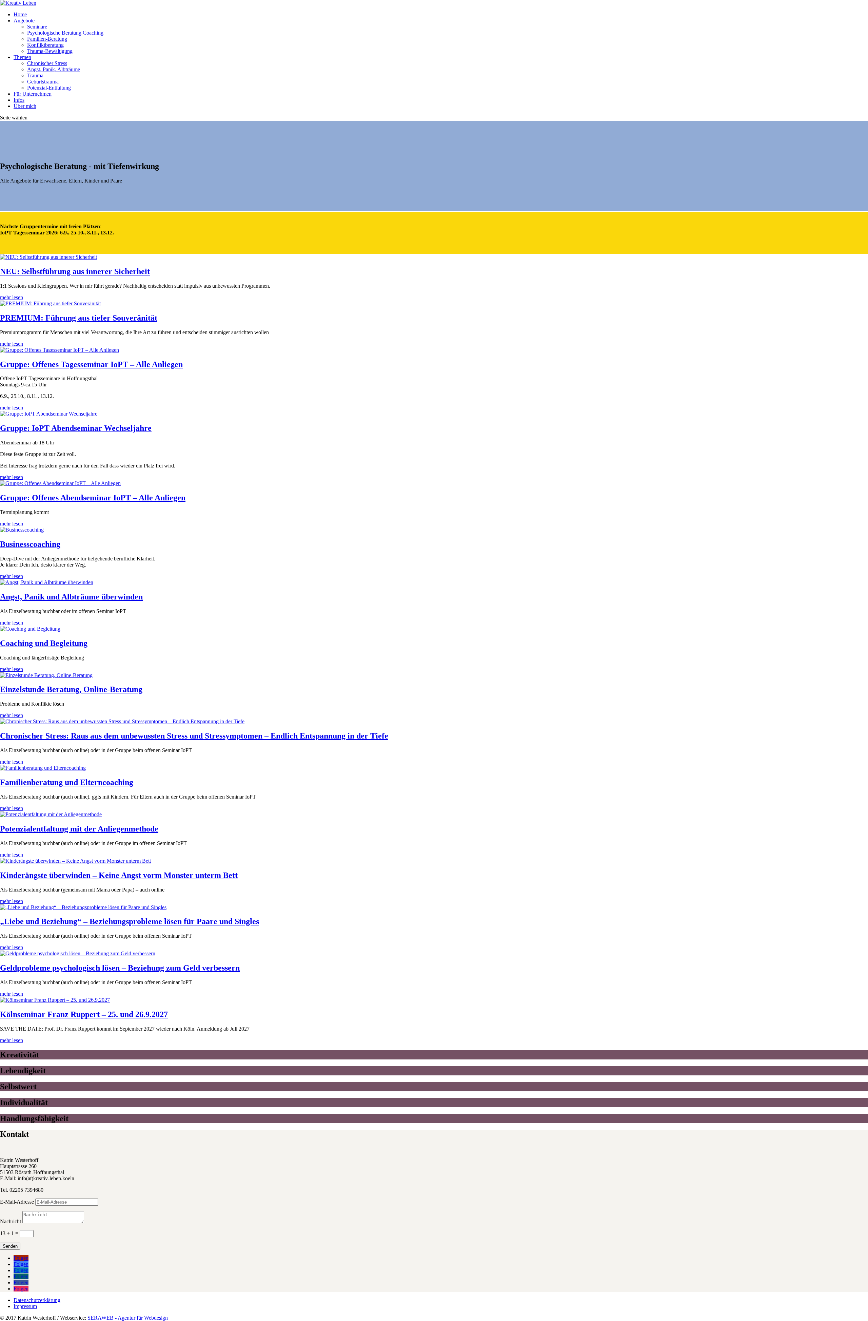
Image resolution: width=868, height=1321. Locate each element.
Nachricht (10, 1221)
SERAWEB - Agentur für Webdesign (127, 1318)
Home (20, 14)
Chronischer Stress (47, 63)
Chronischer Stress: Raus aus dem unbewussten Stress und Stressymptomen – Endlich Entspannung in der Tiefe (194, 735)
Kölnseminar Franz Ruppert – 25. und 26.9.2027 (84, 1014)
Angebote (24, 20)
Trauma (35, 75)
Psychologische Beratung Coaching (65, 33)
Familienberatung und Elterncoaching (66, 782)
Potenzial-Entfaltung (49, 88)
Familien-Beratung (47, 39)
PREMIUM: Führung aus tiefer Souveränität (78, 317)
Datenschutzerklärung (37, 1300)
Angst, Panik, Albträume (53, 69)
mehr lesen (11, 297)
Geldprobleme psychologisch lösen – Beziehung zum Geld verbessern (120, 967)
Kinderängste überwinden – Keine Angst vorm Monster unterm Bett (119, 875)
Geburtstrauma (43, 81)
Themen (22, 57)
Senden (10, 1246)
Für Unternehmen (33, 94)
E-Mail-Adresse (17, 1202)
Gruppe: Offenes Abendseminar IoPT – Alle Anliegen (92, 497)
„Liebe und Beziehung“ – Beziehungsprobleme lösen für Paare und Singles (129, 921)
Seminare (37, 27)
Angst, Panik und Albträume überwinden (71, 596)
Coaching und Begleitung (43, 643)
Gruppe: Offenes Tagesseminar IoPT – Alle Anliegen (91, 364)
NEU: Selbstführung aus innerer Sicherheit (75, 271)
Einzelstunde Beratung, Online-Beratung (71, 689)
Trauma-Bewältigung (50, 51)
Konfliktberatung (45, 45)
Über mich (25, 106)
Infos (19, 100)
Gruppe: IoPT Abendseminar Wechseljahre (76, 428)
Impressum (25, 1306)
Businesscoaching (30, 544)
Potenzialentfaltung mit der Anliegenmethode (79, 828)
